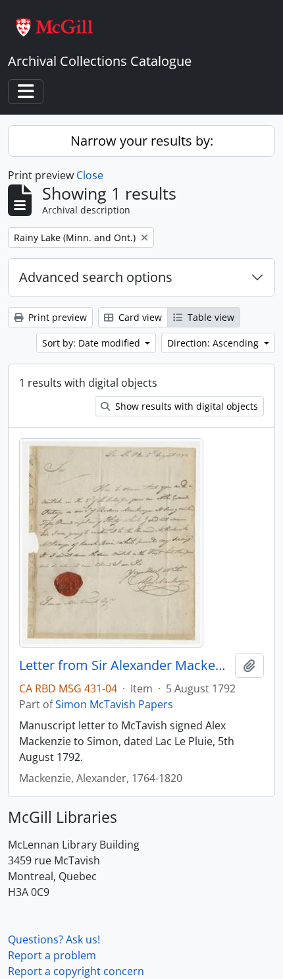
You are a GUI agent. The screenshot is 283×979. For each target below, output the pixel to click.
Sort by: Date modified (92, 343)
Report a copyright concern (76, 971)
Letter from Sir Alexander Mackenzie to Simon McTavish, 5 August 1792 (124, 665)
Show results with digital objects (185, 406)
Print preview (56, 317)
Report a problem (52, 955)
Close (89, 175)
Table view (209, 317)
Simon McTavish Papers (114, 704)
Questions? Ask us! (54, 939)
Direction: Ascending (214, 343)
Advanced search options (95, 277)
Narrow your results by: (141, 141)
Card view (139, 317)
